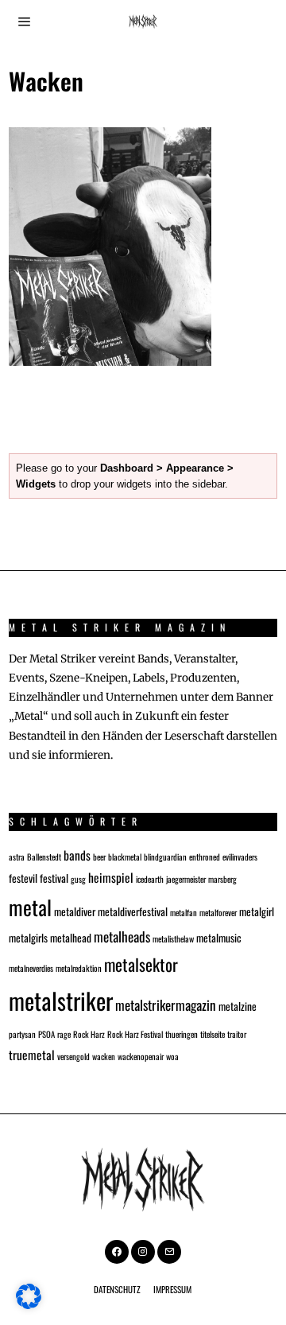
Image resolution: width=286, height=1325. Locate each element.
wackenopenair (141, 1056)
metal (30, 907)
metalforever (218, 912)
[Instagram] (143, 1252)
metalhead (70, 938)
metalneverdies (31, 968)
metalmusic (219, 938)
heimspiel (110, 877)
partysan (22, 1034)
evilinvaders (239, 856)
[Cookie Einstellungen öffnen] (28, 1304)
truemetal (32, 1054)
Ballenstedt (44, 856)
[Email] (169, 1252)
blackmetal (124, 856)
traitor (236, 1034)
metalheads (122, 936)
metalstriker (61, 1000)
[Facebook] (117, 1252)
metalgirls (28, 938)
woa (172, 1056)
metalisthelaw (173, 938)
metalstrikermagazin (165, 1005)
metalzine (237, 1006)
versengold (73, 1056)
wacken (103, 1056)
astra (17, 856)
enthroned (204, 856)
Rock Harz (89, 1034)
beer (99, 856)
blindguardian (165, 856)
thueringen (181, 1034)
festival (54, 878)
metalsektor (141, 964)
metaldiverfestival (133, 911)
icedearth (150, 878)
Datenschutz (117, 1289)
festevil (23, 878)
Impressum (172, 1289)
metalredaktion (79, 968)
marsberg (222, 878)
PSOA (46, 1034)
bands (77, 854)
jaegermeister (186, 878)
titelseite (212, 1034)
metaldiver (74, 911)
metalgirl (256, 911)
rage (64, 1034)
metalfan (183, 912)
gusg (78, 878)
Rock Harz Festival (135, 1034)
